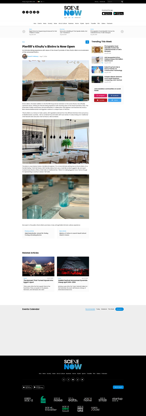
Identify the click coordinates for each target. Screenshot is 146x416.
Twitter (116, 100)
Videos (103, 23)
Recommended (90, 309)
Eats (23, 42)
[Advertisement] (53, 245)
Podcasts (109, 23)
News (44, 23)
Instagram (102, 95)
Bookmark (102, 1)
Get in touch (118, 387)
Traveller (93, 23)
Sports (87, 23)
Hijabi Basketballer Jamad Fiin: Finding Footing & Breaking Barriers (36, 234)
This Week (111, 309)
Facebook (115, 95)
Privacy (97, 1)
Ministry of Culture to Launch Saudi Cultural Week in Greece (72, 234)
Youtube (101, 100)
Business (71, 23)
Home (77, 23)
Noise (55, 23)
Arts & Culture (63, 23)
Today (98, 309)
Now (35, 23)
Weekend (104, 309)
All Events (119, 309)
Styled (82, 23)
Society (50, 23)
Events (40, 23)
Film (99, 23)
